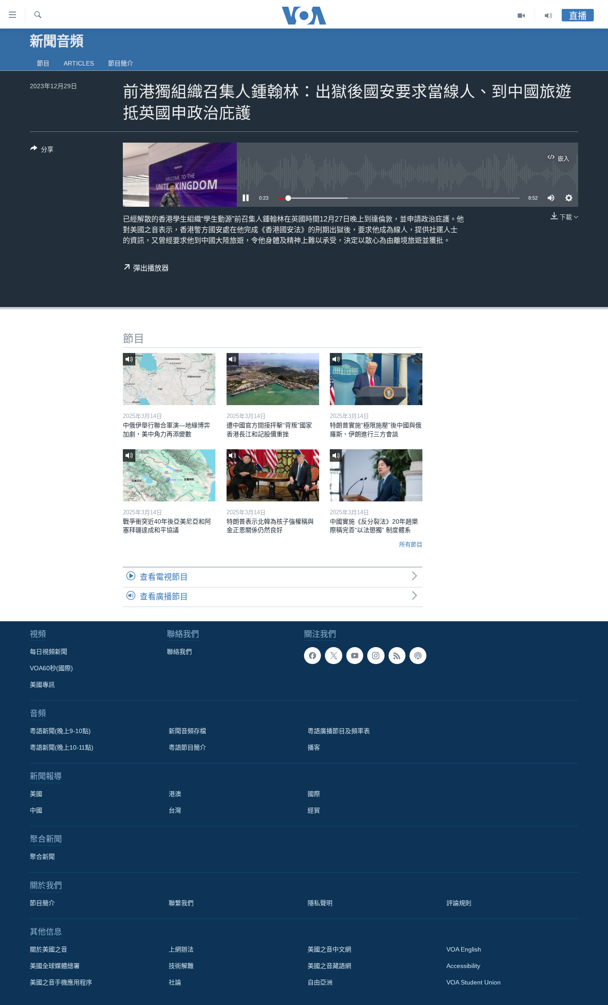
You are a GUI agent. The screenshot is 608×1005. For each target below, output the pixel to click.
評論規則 (458, 903)
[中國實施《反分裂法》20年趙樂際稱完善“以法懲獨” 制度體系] (376, 475)
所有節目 (410, 544)
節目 (43, 63)
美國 (36, 793)
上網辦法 (181, 949)
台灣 (175, 810)
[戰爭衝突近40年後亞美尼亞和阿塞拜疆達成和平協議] (169, 475)
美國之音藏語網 (329, 965)
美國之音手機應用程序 (61, 982)
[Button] (41, 151)
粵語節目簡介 (187, 747)
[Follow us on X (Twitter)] (333, 655)
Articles (79, 63)
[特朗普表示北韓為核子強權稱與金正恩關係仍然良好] (273, 475)
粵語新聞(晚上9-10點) (60, 730)
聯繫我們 (181, 903)
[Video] (521, 15)
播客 (314, 747)
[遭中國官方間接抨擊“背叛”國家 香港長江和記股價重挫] (273, 379)
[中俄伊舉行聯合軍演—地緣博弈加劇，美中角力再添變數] (169, 379)
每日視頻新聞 (48, 651)
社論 (175, 982)
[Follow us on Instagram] (375, 655)
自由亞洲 (320, 982)
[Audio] (548, 15)
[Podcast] (417, 655)
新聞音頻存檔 (187, 730)
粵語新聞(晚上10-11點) (61, 747)
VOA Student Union (473, 982)
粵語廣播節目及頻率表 (339, 730)
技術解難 (181, 965)
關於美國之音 (48, 949)
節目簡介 (120, 63)
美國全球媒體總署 (55, 965)
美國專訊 (42, 684)
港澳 (175, 793)
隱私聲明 (320, 903)
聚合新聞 (42, 856)
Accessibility (463, 965)
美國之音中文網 (329, 949)
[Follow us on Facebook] (312, 655)
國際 (314, 793)
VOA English (463, 949)
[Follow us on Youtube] (354, 655)
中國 (36, 810)
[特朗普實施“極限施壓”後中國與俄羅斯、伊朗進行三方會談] (376, 379)
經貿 (314, 810)
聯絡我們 (179, 651)
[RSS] (397, 655)
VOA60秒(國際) (51, 668)
